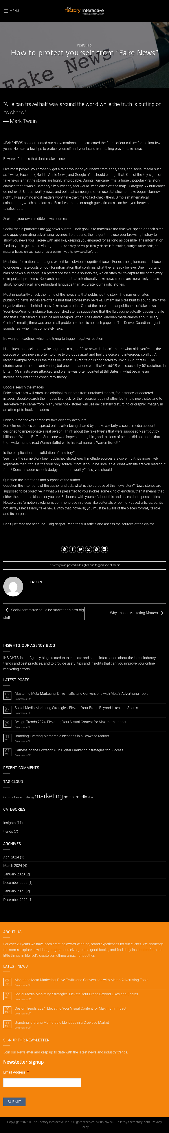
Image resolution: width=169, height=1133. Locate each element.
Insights (84, 45)
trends (8, 831)
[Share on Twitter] (80, 549)
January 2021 (14, 891)
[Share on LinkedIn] (104, 549)
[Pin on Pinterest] (96, 549)
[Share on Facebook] (72, 549)
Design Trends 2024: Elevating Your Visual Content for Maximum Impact (70, 722)
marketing (49, 796)
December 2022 (15, 882)
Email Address (16, 1072)
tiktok (91, 797)
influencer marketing (23, 797)
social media (112, 565)
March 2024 (12, 866)
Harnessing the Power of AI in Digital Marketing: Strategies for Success (69, 750)
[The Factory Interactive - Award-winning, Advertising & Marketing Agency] (84, 11)
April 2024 (11, 857)
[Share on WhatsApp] (64, 549)
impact (7, 797)
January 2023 (14, 874)
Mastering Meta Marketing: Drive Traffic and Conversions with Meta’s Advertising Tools (81, 693)
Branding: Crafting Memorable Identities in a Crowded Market (62, 736)
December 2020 (15, 900)
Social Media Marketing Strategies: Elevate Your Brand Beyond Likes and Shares (76, 708)
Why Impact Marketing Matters (134, 613)
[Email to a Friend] (88, 549)
